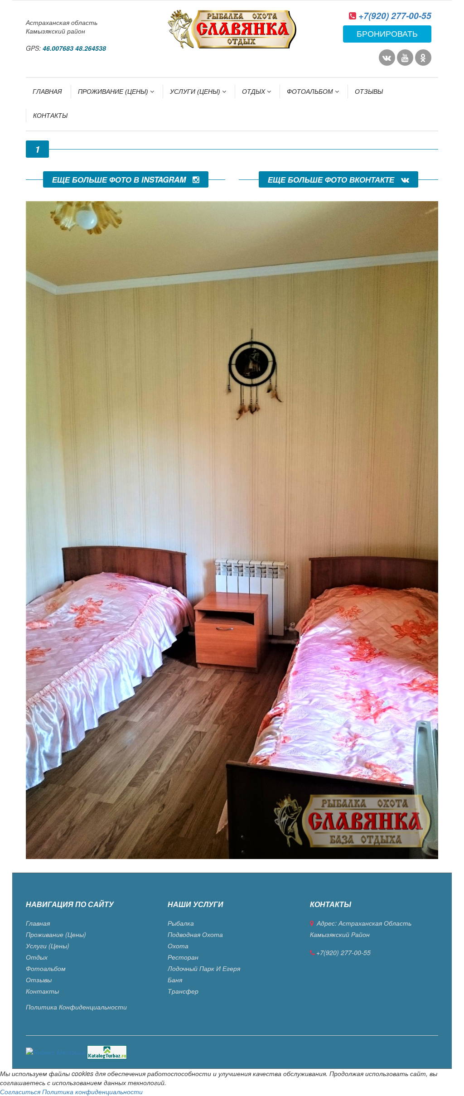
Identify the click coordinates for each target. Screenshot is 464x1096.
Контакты (50, 115)
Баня (175, 979)
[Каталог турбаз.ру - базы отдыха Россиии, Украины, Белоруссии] (107, 1051)
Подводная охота (195, 934)
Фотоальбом (311, 91)
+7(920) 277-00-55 (394, 16)
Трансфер (183, 990)
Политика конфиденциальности (76, 1006)
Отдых (254, 91)
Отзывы (369, 91)
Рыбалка (181, 922)
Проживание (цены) (114, 91)
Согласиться (20, 1091)
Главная (47, 91)
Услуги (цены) (196, 91)
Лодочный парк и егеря (204, 968)
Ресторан (183, 956)
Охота (178, 945)
